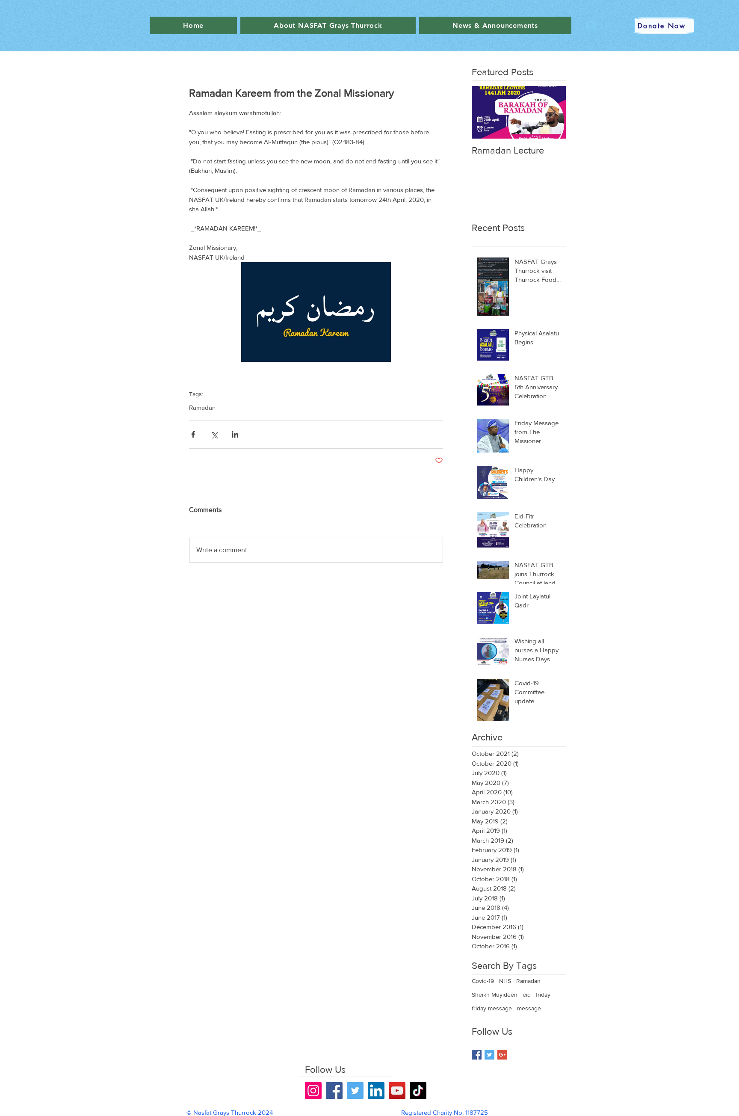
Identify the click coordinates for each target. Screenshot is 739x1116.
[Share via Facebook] (193, 434)
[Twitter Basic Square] (489, 1055)
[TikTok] (418, 1090)
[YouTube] (397, 1090)
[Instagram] (313, 1090)
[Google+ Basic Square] (502, 1055)
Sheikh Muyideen (494, 994)
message (529, 1008)
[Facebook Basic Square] (477, 1055)
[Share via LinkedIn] (235, 434)
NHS (505, 980)
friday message (492, 1008)
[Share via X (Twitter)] (214, 434)
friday (543, 994)
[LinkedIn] (376, 1090)
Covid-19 (483, 980)
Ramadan (202, 407)
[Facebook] (334, 1090)
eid (527, 994)
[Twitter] (355, 1090)
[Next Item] (552, 112)
